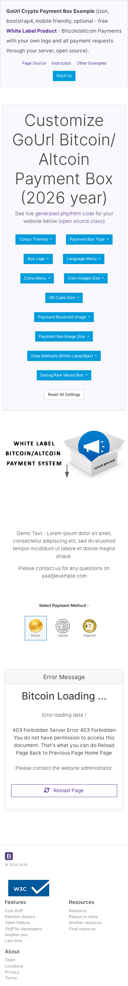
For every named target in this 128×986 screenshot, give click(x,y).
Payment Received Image (62, 316)
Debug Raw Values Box (62, 375)
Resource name (83, 916)
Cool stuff (14, 910)
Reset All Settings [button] (64, 394)
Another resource (85, 922)
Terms (11, 977)
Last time (13, 940)
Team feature (17, 922)
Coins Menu (35, 278)
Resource (78, 910)
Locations (14, 966)
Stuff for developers (23, 928)
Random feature (20, 916)
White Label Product (31, 31)
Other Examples (91, 63)
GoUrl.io (64, 75)
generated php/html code (64, 213)
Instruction (61, 63)
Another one (16, 934)
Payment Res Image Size (62, 336)
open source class (81, 221)
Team (10, 959)
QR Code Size (62, 297)
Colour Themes (34, 239)
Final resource (82, 928)
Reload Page (67, 790)
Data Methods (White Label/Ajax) (62, 355)
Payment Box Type (88, 239)
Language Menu (82, 258)
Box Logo (37, 258)
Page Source (34, 63)
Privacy (12, 972)
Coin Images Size (84, 278)
